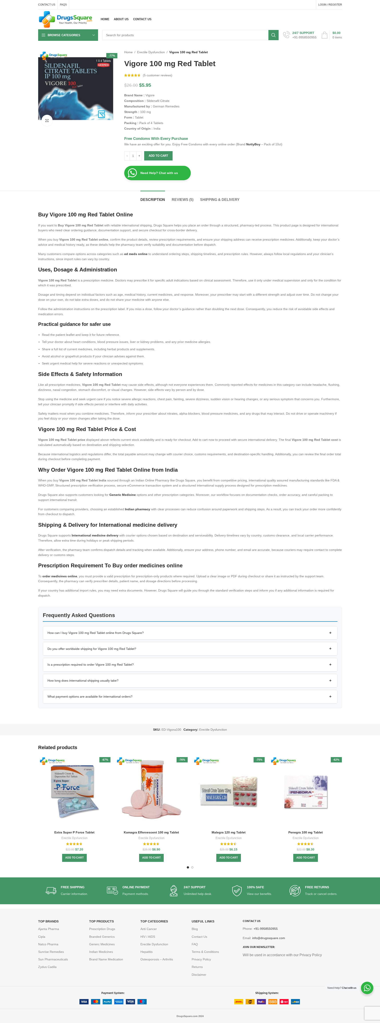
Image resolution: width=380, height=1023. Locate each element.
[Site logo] (65, 19)
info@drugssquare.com (268, 938)
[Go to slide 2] (192, 867)
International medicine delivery (95, 535)
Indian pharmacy (137, 509)
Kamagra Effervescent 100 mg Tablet (151, 832)
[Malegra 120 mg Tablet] (228, 792)
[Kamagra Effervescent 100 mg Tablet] (151, 792)
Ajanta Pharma (48, 929)
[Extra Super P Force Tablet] (74, 792)
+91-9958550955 (266, 928)
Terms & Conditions (205, 952)
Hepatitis (146, 952)
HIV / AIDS (147, 936)
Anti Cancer (148, 929)
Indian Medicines (101, 952)
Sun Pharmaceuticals (53, 959)
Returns (197, 967)
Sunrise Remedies (51, 952)
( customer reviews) (157, 75)
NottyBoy (253, 144)
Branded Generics (102, 936)
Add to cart (158, 155)
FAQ (195, 944)
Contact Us (199, 936)
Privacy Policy (201, 959)
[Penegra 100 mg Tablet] (305, 792)
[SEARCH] (273, 35)
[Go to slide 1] (188, 867)
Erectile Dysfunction (151, 52)
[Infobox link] (300, 35)
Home (128, 52)
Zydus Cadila (47, 967)
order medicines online (59, 576)
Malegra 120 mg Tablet (229, 832)
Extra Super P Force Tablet (74, 832)
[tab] (152, 197)
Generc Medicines (102, 944)
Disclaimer (199, 974)
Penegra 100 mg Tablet (305, 832)
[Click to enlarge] (47, 120)
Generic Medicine (122, 495)
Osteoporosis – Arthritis (156, 959)
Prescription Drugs (102, 929)
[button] (190, 633)
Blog (195, 929)
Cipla (41, 936)
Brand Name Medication (106, 959)
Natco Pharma (48, 944)
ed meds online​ (136, 254)
